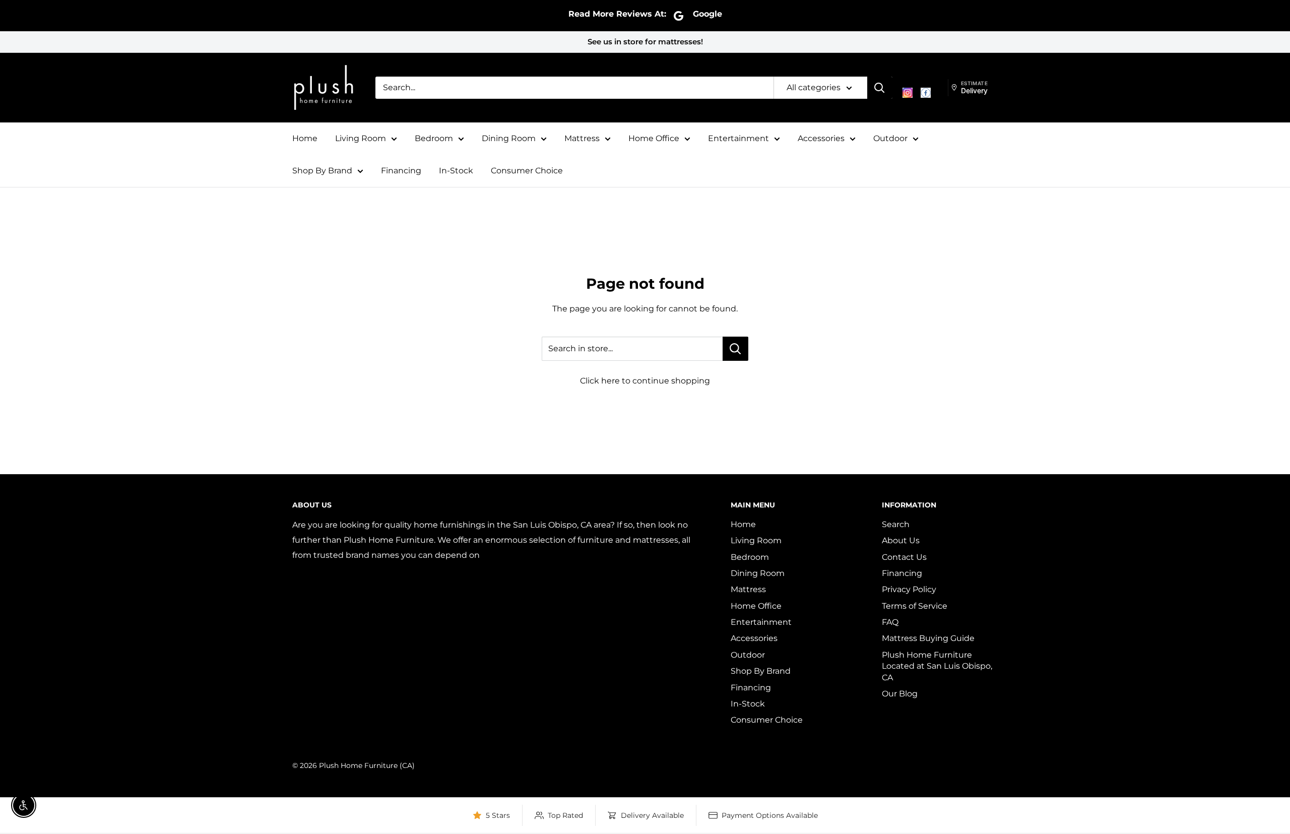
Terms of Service (914, 606)
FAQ (890, 622)
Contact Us (904, 557)
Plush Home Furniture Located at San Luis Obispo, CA (937, 666)
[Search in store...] (735, 349)
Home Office (653, 138)
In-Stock (456, 170)
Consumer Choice (527, 170)
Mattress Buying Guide (928, 638)
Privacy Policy (909, 589)
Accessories (821, 138)
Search (896, 524)
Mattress (582, 138)
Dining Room (509, 138)
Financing (401, 170)
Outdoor (890, 138)
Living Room (360, 138)
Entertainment (738, 138)
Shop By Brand (322, 170)
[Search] (879, 88)
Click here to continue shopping (645, 381)
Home (304, 138)
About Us (901, 540)
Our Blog (900, 693)
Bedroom (434, 138)
